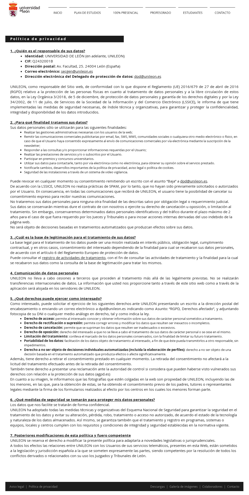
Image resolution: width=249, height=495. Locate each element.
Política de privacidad (43, 486)
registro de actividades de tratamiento (74, 257)
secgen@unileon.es (77, 71)
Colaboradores (212, 486)
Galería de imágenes (183, 486)
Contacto (233, 486)
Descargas (158, 486)
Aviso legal (17, 486)
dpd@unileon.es (147, 76)
